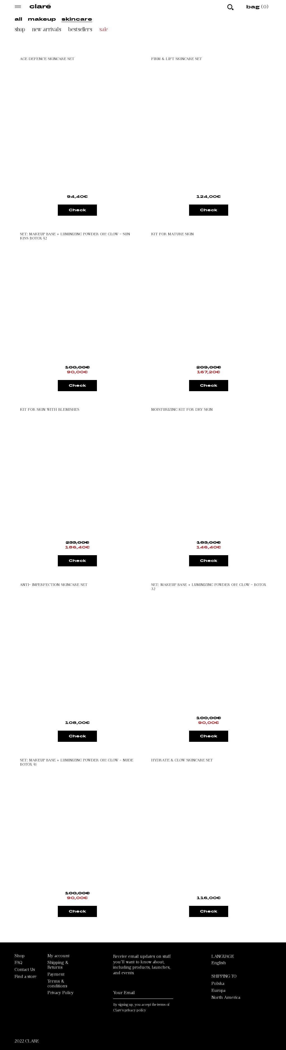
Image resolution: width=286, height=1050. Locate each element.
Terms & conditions (57, 983)
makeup (42, 19)
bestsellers (80, 29)
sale (103, 29)
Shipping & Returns (57, 965)
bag (257, 6)
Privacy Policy (60, 992)
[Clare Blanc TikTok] (155, 1030)
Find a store (26, 976)
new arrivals (46, 29)
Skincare (76, 19)
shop (20, 29)
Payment (56, 974)
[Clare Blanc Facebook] (143, 1030)
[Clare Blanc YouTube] (129, 1030)
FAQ (18, 962)
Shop (20, 956)
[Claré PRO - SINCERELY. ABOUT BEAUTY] (40, 7)
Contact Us (25, 969)
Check (77, 210)
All (18, 19)
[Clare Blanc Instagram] (116, 1030)
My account (58, 956)
